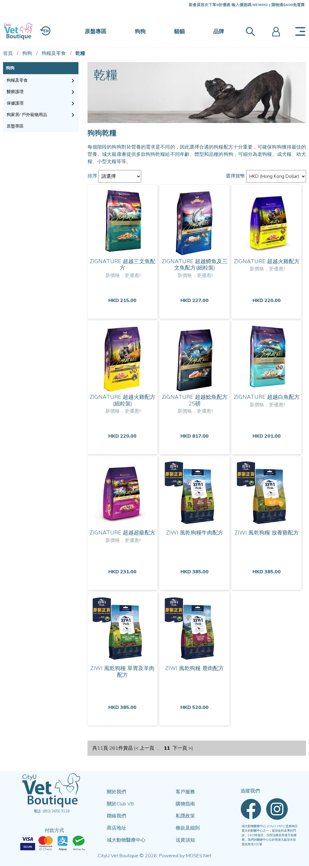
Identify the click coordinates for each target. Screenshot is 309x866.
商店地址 (116, 828)
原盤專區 (96, 31)
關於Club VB (120, 804)
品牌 (218, 31)
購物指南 (185, 804)
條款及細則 (188, 828)
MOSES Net (198, 855)
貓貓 (179, 31)
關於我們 (116, 792)
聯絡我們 (116, 816)
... (158, 748)
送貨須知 (185, 840)
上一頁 (147, 748)
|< (136, 748)
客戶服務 (185, 792)
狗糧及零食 (54, 53)
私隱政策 (185, 816)
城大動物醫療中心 (126, 840)
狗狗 (140, 31)
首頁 (8, 53)
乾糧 (80, 53)
